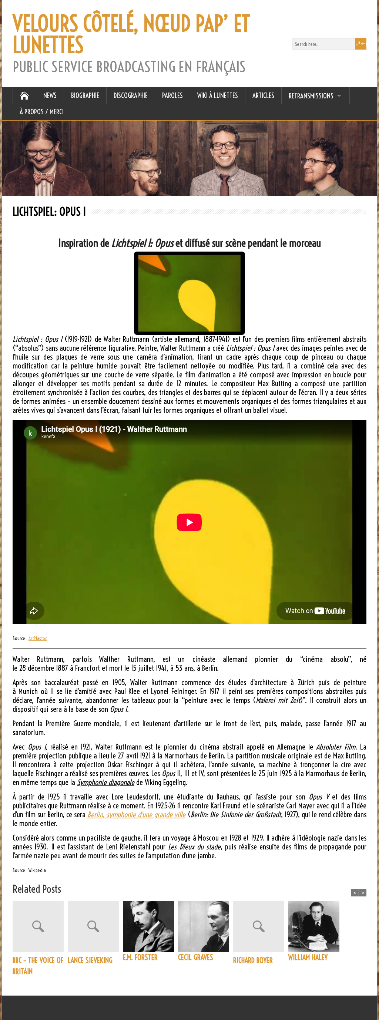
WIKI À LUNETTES (217, 95)
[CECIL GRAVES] (205, 926)
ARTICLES (263, 95)
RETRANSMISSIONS (311, 95)
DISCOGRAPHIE (131, 95)
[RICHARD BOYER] (260, 928)
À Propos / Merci (42, 111)
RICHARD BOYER (253, 960)
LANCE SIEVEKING (90, 960)
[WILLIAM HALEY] (315, 926)
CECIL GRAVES (195, 957)
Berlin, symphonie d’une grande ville (136, 814)
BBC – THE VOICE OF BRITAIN (38, 966)
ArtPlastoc (37, 638)
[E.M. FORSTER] (150, 926)
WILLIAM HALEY (308, 957)
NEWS (50, 95)
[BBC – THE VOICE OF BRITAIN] (40, 928)
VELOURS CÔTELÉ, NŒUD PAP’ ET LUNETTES (131, 34)
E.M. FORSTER (140, 957)
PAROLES (172, 95)
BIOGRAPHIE (85, 95)
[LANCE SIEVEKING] (95, 928)
